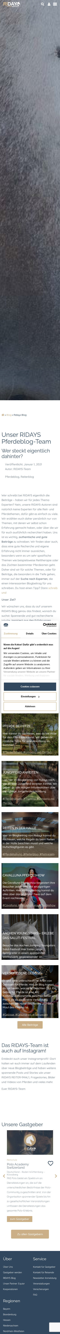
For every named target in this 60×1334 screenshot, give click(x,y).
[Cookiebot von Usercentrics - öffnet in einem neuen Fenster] (43, 625)
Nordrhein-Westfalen (13, 1331)
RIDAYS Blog (9, 1278)
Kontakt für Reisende (43, 1272)
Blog (8, 414)
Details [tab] (30, 633)
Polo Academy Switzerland (18, 1165)
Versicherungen (41, 1289)
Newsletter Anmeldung (44, 1278)
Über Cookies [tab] (49, 633)
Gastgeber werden (12, 1272)
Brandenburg (9, 1314)
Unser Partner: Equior (14, 1283)
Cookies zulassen (30, 686)
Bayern (6, 1309)
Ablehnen (30, 706)
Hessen (6, 1320)
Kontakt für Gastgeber (44, 1267)
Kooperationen (10, 1289)
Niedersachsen (10, 1325)
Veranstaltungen (41, 1283)
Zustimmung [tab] (11, 633)
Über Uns (8, 1267)
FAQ (35, 1295)
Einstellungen (28, 696)
